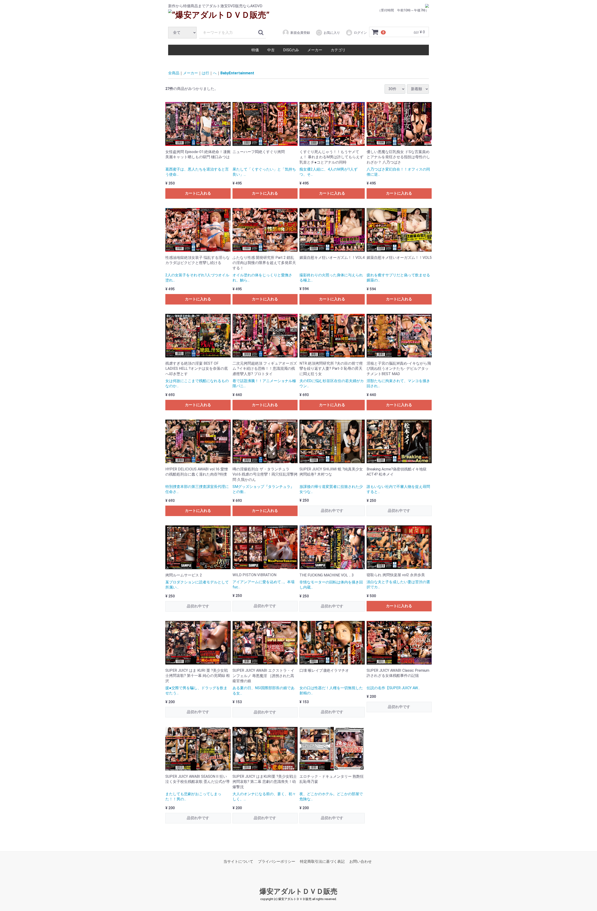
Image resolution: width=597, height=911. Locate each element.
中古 (271, 50)
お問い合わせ (360, 861)
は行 (205, 73)
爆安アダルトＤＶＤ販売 (298, 891)
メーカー (314, 50)
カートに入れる (198, 193)
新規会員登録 (300, 32)
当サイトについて (238, 861)
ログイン (360, 32)
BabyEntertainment (237, 73)
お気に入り (332, 32)
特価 (255, 50)
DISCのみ (291, 50)
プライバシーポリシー (276, 861)
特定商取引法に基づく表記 (322, 861)
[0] (375, 32)
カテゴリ (338, 50)
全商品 (173, 73)
